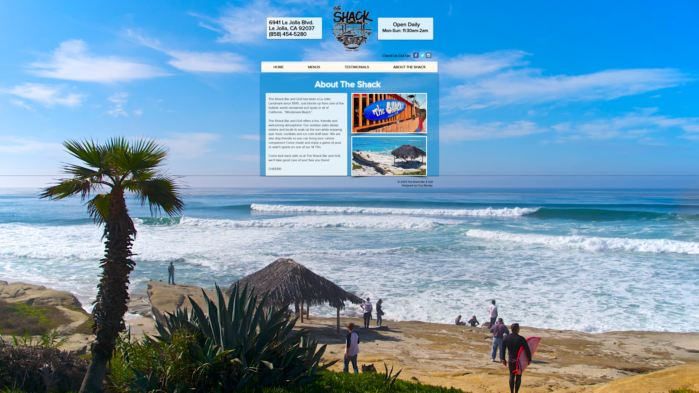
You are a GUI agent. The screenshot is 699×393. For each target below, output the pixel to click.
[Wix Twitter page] (422, 55)
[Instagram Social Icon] (428, 55)
